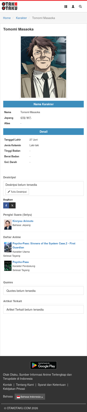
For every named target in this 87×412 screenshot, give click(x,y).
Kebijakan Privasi (14, 389)
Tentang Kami (25, 385)
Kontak (7, 385)
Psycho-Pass (21, 262)
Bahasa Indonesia (30, 396)
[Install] (43, 365)
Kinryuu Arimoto (23, 221)
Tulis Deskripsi (18, 191)
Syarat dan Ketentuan (52, 385)
